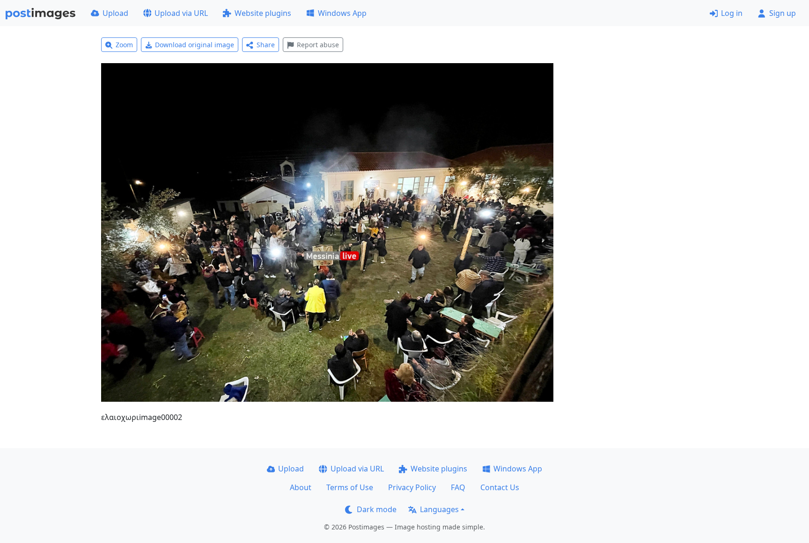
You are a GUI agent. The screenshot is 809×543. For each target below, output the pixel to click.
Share (266, 44)
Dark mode (377, 509)
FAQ (458, 487)
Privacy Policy (412, 487)
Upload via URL (181, 13)
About (300, 487)
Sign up (782, 13)
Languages (439, 509)
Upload (115, 13)
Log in (732, 13)
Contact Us (499, 487)
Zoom (124, 44)
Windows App (342, 13)
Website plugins (263, 13)
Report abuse (318, 44)
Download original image (194, 44)
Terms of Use (349, 487)
